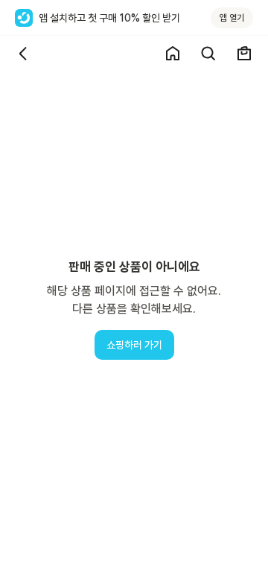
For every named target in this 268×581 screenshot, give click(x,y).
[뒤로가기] (24, 54)
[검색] (208, 54)
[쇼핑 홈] (173, 54)
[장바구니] (244, 54)
